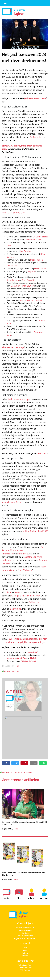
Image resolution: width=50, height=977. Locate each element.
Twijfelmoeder (25, 967)
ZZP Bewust (25, 970)
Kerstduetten (13, 280)
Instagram (11, 658)
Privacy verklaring (25, 935)
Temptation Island (33, 239)
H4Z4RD (19, 592)
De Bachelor (36, 137)
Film (25, 950)
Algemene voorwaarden (25, 938)
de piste (31, 271)
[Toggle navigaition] (4, 2)
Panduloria (22, 553)
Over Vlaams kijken (25, 927)
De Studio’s (15, 608)
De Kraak (24, 595)
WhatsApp (22, 658)
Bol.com (42, 453)
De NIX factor (40, 268)
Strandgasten (36, 260)
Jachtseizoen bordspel (35, 98)
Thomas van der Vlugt (13, 347)
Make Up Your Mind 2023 (22, 286)
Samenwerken (25, 930)
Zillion (8, 592)
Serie (25, 947)
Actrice (25, 955)
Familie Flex (12, 265)
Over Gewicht (28, 280)
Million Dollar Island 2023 (35, 531)
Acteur (25, 953)
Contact (25, 933)
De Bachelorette (40, 236)
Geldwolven (34, 602)
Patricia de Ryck (25, 965)
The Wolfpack (25, 570)
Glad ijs (15, 595)
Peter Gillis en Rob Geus (14, 212)
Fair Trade (35, 595)
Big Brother (25, 251)
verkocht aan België (11, 502)
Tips (16, 665)
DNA (9, 245)
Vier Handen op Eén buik (31, 300)
